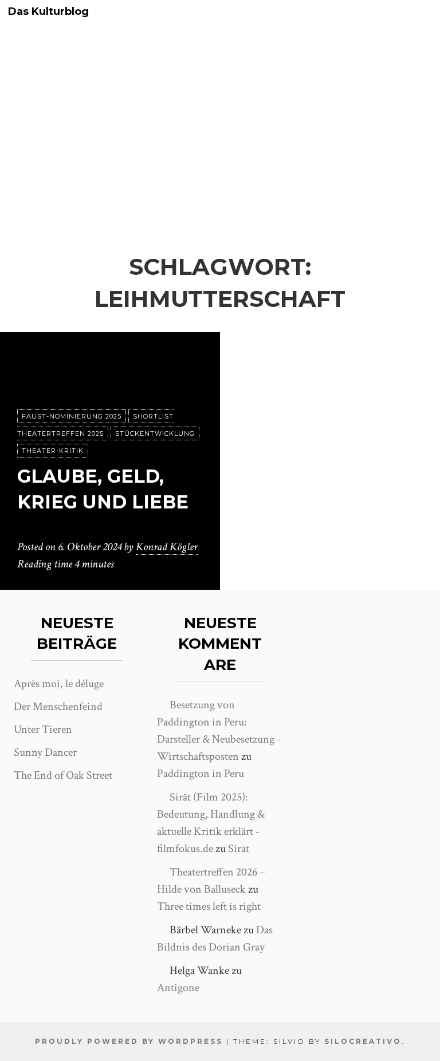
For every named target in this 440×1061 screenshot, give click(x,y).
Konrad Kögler (167, 546)
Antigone (178, 987)
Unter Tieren (43, 729)
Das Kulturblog (48, 12)
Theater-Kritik (53, 451)
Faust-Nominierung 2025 (71, 416)
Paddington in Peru (200, 773)
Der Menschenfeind (58, 706)
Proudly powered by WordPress (129, 1041)
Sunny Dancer (45, 752)
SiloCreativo (363, 1041)
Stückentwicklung (155, 433)
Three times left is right (209, 906)
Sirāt (238, 848)
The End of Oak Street (63, 775)
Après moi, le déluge (59, 683)
